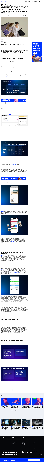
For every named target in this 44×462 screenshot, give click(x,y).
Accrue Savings (7, 181)
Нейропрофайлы (14, 442)
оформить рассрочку (15, 272)
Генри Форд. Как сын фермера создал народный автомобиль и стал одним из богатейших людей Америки (26, 408)
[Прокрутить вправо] (42, 396)
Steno (2, 296)
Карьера (23, 443)
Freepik (9, 385)
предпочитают (21, 45)
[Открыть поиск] (42, 1)
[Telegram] (39, 454)
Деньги (5, 4)
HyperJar (2, 211)
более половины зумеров (13, 73)
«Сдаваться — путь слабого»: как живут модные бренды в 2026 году (15, 407)
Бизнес (23, 442)
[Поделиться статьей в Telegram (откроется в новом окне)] (22, 15)
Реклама (23, 438)
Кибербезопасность (25, 444)
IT (22, 448)
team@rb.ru (24, 454)
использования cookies (17, 459)
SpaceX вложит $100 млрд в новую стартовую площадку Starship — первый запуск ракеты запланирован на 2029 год (26, 429)
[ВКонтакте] (41, 454)
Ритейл (34, 443)
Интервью (39, 1)
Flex (1, 307)
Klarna (2, 255)
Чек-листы (13, 444)
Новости (26, 1)
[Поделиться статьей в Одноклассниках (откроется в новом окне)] (25, 15)
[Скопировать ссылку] (27, 15)
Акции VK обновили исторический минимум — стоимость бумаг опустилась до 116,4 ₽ (5, 428)
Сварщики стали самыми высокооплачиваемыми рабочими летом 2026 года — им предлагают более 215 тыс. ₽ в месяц (16, 429)
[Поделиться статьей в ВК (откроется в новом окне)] (23, 15)
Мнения (32, 1)
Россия (34, 444)
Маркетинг (34, 438)
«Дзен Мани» (13, 241)
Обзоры (35, 1)
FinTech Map (14, 164)
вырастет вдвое (5, 76)
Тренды (34, 448)
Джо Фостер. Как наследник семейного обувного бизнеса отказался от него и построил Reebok (36, 408)
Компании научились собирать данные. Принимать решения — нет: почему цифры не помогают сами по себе (6, 408)
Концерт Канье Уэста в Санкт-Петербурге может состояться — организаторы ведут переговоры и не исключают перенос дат (36, 429)
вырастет (2, 75)
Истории (29, 1)
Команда (3, 438)
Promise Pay (3, 269)
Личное (34, 442)
